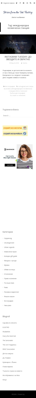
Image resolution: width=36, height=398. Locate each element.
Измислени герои (10, 252)
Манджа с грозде (10, 261)
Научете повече (8, 3)
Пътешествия (9, 283)
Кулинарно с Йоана (9, 362)
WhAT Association (9, 349)
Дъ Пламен (7, 358)
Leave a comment (18, 95)
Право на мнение (10, 278)
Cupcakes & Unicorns (10, 323)
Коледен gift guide (10, 256)
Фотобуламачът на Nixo (11, 375)
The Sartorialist (8, 340)
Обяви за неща (9, 269)
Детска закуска (8, 353)
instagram (22, 86)
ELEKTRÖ (6, 327)
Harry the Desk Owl (9, 336)
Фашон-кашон (9, 296)
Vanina (25, 63)
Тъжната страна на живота (12, 371)
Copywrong (8, 238)
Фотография (10, 86)
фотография (20, 93)
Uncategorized (9, 243)
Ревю (6, 287)
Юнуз (5, 380)
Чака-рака (7, 305)
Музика (6, 265)
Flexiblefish (6, 332)
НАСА (18, 91)
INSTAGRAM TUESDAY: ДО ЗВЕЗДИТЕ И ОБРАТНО (18, 58)
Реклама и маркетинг (11, 292)
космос (8, 89)
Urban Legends (9, 247)
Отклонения (8, 274)
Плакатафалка (8, 367)
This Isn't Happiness (9, 345)
